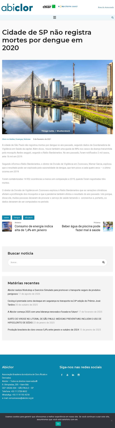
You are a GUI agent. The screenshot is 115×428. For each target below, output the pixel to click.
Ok (58, 424)
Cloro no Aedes (8, 139)
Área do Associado (106, 7)
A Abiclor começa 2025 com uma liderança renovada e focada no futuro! (43, 311)
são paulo (29, 218)
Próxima (97, 223)
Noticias (27, 139)
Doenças (19, 139)
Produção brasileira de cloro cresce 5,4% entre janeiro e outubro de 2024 (43, 329)
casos (6, 218)
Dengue (17, 218)
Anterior (18, 223)
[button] (54, 17)
